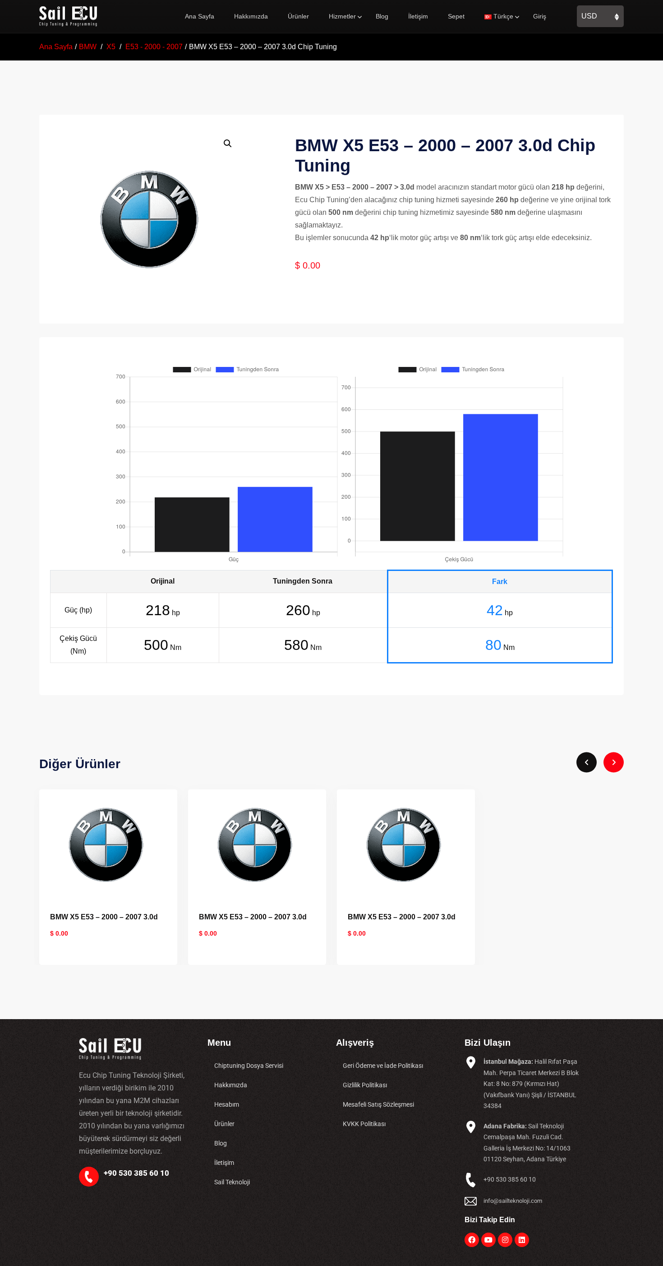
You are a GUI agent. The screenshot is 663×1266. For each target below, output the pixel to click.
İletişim (418, 16)
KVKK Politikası (364, 1123)
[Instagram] (505, 1240)
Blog (382, 16)
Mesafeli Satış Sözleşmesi (378, 1104)
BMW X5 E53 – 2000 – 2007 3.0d (104, 917)
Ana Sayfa (199, 16)
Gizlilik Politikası (365, 1085)
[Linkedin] (522, 1240)
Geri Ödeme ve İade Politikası (383, 1065)
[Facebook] (472, 1240)
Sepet (456, 16)
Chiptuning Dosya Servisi (248, 1065)
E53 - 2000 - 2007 (154, 47)
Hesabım (226, 1104)
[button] (228, 143)
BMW (88, 47)
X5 (110, 47)
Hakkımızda (251, 16)
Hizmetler (342, 16)
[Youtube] (488, 1240)
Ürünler (298, 16)
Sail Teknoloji (232, 1182)
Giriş (539, 16)
